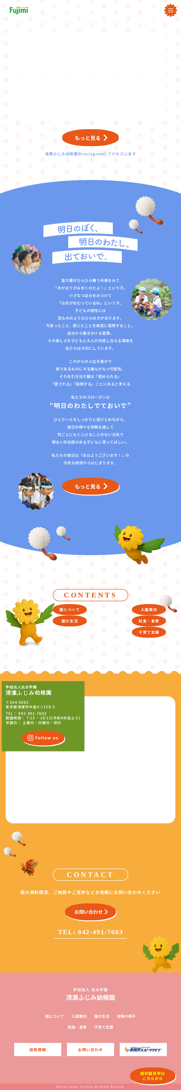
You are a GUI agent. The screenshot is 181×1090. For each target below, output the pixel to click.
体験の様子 (126, 1016)
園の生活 (101, 1016)
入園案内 (79, 1016)
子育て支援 (103, 1027)
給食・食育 (77, 1027)
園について (54, 1016)
